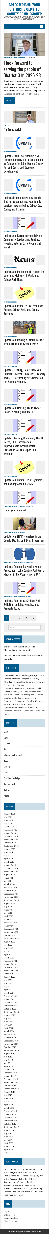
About (6, 126)
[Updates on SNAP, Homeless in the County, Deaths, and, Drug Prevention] (24, 528)
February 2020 (10, 1034)
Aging (6, 737)
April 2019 (8, 1066)
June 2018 (8, 1098)
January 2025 (10, 865)
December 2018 (11, 1079)
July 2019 (8, 1056)
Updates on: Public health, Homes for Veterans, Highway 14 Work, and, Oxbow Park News (24, 275)
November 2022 (11, 932)
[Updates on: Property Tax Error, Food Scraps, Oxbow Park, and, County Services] (24, 297)
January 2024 (10, 890)
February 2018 (10, 1111)
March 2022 (9, 957)
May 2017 (8, 1139)
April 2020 (8, 1028)
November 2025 (11, 839)
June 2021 (8, 983)
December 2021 (11, 967)
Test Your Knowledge (12, 778)
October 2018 (10, 1085)
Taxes (28, 597)
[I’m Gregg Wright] (24, 121)
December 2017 (11, 1117)
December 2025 (11, 836)
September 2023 (11, 900)
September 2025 (11, 845)
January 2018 (10, 1114)
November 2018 (11, 1082)
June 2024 (8, 877)
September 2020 (11, 1012)
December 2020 (11, 1002)
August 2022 (9, 941)
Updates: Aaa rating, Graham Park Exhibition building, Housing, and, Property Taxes (22, 604)
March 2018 (9, 1108)
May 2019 (8, 1063)
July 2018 (8, 1095)
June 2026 (8, 820)
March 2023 (9, 919)
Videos (6, 795)
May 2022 (8, 951)
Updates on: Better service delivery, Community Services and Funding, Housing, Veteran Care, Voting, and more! (23, 241)
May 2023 (8, 913)
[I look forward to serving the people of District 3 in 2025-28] (24, 54)
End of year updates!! (15, 510)
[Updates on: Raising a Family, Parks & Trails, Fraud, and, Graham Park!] (24, 331)
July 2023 (8, 906)
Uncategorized (10, 152)
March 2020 (9, 1031)
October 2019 (10, 1047)
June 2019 (8, 1060)
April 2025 (8, 858)
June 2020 (8, 1021)
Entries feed (9, 1214)
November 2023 (11, 897)
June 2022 (8, 948)
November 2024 (11, 871)
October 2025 (10, 842)
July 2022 (8, 944)
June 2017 (8, 1136)
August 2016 (9, 1146)
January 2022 (10, 964)
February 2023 (10, 922)
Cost (5, 749)
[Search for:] (24, 627)
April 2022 (8, 954)
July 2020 (8, 1018)
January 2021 (10, 999)
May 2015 (8, 1152)
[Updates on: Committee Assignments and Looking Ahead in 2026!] (24, 472)
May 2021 (8, 986)
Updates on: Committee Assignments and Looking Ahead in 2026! (23, 482)
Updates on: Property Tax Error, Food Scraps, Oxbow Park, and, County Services (23, 309)
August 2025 (9, 849)
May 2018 (8, 1101)
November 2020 (11, 1005)
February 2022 (10, 960)
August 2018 (9, 1092)
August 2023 (9, 903)
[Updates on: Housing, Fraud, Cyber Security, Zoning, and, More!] (24, 400)
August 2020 (9, 1015)
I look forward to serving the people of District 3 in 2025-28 (22, 69)
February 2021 (10, 996)
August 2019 (9, 1053)
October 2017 (10, 1124)
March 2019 (9, 1069)
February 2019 (10, 1072)
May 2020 (8, 1024)
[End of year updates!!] (24, 502)
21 (26, 617)
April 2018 (8, 1104)
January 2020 (10, 1037)
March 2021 (9, 992)
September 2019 (11, 1050)
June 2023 (8, 909)
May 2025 (8, 855)
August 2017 (9, 1130)
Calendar (7, 743)
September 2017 (11, 1127)
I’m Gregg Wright (13, 129)
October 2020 (10, 1008)
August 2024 (9, 874)
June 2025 (8, 852)
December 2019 (11, 1040)
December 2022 (11, 928)
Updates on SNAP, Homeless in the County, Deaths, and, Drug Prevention (24, 538)
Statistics (7, 766)
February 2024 (10, 887)
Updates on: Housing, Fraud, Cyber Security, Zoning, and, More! (22, 410)
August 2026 (9, 814)
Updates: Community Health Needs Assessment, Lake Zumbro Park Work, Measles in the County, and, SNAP (24, 570)
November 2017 (11, 1120)
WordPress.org (10, 1221)
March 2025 (9, 861)
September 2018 (11, 1088)
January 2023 (10, 925)
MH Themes (37, 1232)
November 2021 (11, 970)
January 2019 (10, 1076)
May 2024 (8, 881)
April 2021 (8, 989)
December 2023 (11, 893)
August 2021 (9, 976)
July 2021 (8, 980)
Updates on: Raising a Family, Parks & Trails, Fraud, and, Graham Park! (24, 341)
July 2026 (8, 817)
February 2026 (10, 829)
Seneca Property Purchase (23, 1182)
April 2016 (8, 1149)
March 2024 (9, 884)
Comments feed (11, 1218)
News (6, 760)
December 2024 (11, 868)
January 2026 (10, 833)
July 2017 (8, 1133)
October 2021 (10, 973)
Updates (29, 506)
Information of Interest (14, 58)
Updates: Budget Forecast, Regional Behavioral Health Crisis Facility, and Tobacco (24, 1191)
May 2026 (8, 823)
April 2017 (8, 1143)
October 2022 (10, 935)
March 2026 (9, 826)
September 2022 (11, 938)
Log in (6, 1211)
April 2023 (8, 916)
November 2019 (11, 1044)
